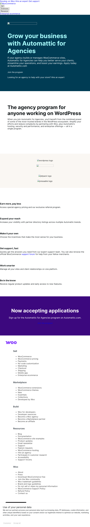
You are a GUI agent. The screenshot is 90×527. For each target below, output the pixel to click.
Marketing (22, 366)
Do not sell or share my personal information (38, 486)
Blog (20, 434)
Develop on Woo (7, 1)
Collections (23, 397)
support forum (28, 254)
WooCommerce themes (28, 390)
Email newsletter (25, 443)
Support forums (25, 459)
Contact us (23, 493)
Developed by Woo (26, 399)
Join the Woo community (29, 479)
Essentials (22, 395)
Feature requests (25, 448)
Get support (34, 1)
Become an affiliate (26, 421)
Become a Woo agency (28, 416)
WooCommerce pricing (28, 359)
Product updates (25, 441)
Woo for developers (26, 412)
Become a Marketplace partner (31, 419)
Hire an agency (24, 452)
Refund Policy (24, 491)
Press (20, 474)
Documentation (24, 436)
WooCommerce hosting (28, 450)
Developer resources (27, 414)
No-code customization (28, 363)
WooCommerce (25, 356)
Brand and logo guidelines (29, 484)
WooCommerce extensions (30, 388)
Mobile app (23, 373)
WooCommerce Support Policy (31, 488)
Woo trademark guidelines (29, 481)
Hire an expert (22, 1)
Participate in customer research (32, 455)
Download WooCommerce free (31, 477)
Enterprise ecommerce (28, 375)
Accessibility (23, 457)
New (20, 392)
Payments (22, 361)
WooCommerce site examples (31, 438)
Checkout (22, 368)
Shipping (22, 370)
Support (21, 445)
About (20, 472)
